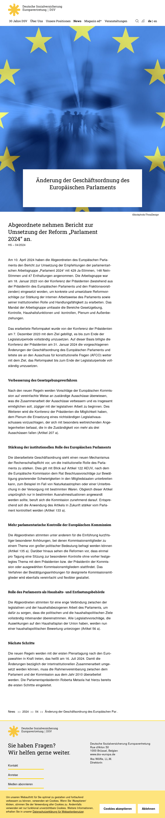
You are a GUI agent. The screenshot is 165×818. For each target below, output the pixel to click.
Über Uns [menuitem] (36, 21)
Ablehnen (148, 809)
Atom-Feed (142, 21)
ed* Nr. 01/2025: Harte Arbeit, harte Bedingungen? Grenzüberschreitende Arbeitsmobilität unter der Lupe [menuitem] (117, 3)
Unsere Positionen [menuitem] (58, 21)
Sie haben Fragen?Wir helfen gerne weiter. (39, 749)
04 (36, 711)
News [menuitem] (77, 21)
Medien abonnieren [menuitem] (20, 784)
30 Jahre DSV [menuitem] (18, 21)
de (150, 21)
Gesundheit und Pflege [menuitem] (61, 3)
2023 (76, 3)
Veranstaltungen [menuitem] (116, 21)
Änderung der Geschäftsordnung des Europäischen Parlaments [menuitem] (85, 711)
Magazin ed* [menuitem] (93, 21)
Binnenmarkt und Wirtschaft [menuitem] (66, 10)
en (155, 21)
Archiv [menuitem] (89, 10)
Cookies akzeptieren (118, 809)
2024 (25, 711)
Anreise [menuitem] (13, 775)
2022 (76, 10)
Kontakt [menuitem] (13, 765)
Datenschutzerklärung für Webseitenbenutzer (58, 811)
